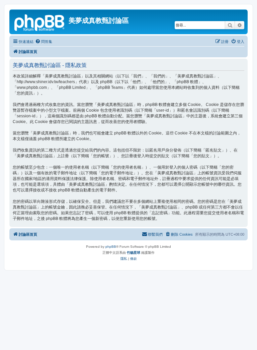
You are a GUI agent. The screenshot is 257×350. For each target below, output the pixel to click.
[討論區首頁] (40, 22)
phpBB (110, 246)
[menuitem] (43, 42)
